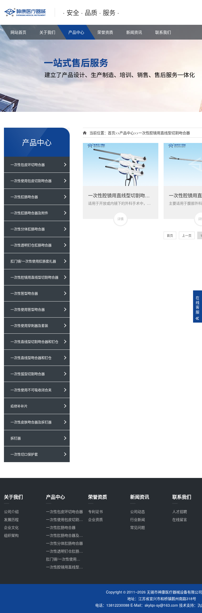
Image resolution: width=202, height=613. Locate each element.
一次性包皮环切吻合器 (28, 164)
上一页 (186, 235)
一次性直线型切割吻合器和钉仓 (34, 341)
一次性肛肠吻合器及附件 (29, 212)
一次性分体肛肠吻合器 (28, 228)
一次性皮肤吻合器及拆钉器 (31, 421)
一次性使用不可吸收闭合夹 (31, 389)
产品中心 (76, 32)
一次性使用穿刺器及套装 (29, 325)
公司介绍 (11, 511)
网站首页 (18, 32)
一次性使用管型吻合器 (28, 309)
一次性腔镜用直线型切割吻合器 (34, 277)
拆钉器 (16, 437)
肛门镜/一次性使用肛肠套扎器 (33, 261)
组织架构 (11, 535)
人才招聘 (179, 511)
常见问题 (137, 527)
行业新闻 (137, 519)
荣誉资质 (105, 32)
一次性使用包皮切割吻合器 (31, 180)
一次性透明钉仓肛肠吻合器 (31, 244)
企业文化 (11, 527)
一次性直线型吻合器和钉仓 (31, 357)
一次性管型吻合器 (24, 293)
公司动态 (137, 511)
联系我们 (163, 32)
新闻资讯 (134, 32)
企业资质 (95, 519)
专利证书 (95, 511)
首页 (111, 132)
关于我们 (47, 32)
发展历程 (11, 519)
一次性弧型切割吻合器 (28, 373)
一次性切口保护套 (24, 454)
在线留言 (179, 519)
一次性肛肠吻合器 (24, 196)
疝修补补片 (19, 405)
